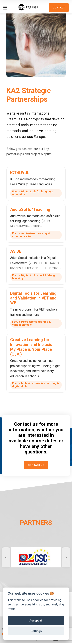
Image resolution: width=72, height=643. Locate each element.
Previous (6, 557)
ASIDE (15, 251)
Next (66, 557)
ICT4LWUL (19, 172)
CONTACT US (36, 465)
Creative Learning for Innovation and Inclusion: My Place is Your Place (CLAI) (33, 347)
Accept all (36, 620)
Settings (36, 631)
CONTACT (59, 7)
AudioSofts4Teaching (30, 209)
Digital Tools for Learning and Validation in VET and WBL (33, 298)
